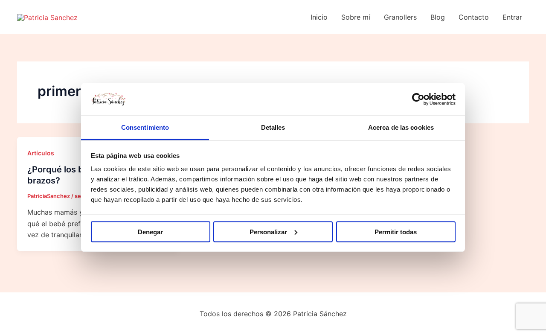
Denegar (150, 231)
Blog (437, 17)
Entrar (512, 17)
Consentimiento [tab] (145, 127)
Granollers (400, 17)
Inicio (319, 17)
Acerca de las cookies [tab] (401, 127)
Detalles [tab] (273, 127)
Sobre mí (355, 17)
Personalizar (268, 231)
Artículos (40, 153)
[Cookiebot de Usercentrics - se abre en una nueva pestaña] (418, 99)
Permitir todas (396, 231)
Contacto (474, 17)
